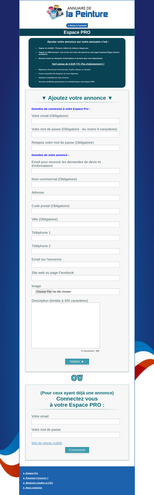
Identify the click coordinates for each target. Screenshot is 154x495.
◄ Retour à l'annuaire (77, 25)
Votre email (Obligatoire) (50, 116)
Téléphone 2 (41, 246)
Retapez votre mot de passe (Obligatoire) (63, 142)
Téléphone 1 (41, 232)
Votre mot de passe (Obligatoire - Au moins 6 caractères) (74, 129)
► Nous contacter (32, 487)
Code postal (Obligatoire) (51, 206)
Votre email (40, 416)
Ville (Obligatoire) (45, 219)
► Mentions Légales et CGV (38, 483)
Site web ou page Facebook (53, 273)
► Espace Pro (30, 473)
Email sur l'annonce (46, 259)
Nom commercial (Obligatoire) (54, 179)
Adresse (38, 192)
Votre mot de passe (46, 429)
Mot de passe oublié (47, 443)
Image (36, 286)
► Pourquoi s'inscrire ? (35, 478)
